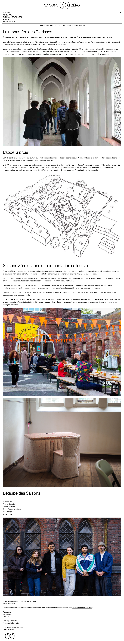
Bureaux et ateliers (12, 17)
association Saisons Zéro (82, 607)
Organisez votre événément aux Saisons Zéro (62, 25)
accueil (6, 12)
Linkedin (6, 616)
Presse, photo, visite (11, 623)
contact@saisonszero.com (13, 627)
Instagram (7, 614)
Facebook (7, 612)
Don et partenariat (10, 621)
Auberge (7, 19)
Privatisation (9, 21)
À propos (7, 15)
